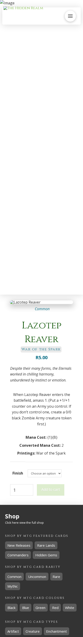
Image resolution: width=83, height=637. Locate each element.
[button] (70, 16)
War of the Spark (51, 453)
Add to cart (50, 489)
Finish (17, 473)
